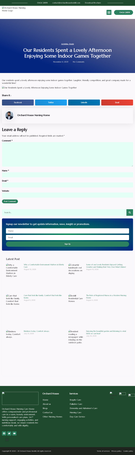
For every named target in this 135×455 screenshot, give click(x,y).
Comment (7, 140)
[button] (109, 12)
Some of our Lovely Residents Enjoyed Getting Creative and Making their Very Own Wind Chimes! (106, 266)
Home (45, 400)
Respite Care (75, 400)
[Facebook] (4, 433)
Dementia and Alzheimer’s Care (83, 408)
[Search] (129, 212)
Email (5, 181)
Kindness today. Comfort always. (36, 331)
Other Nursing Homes (52, 416)
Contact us (47, 412)
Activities (64, 44)
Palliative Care (76, 404)
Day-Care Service (77, 416)
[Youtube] (14, 433)
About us (47, 404)
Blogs (45, 408)
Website (5, 191)
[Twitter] (9, 433)
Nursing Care (75, 412)
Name (5, 170)
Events (71, 44)
